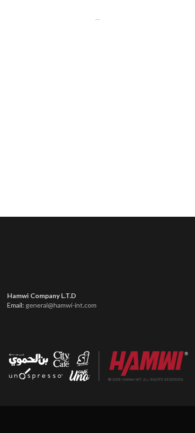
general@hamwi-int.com (61, 305)
